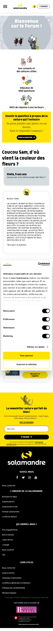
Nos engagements (10, 530)
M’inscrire (25, 437)
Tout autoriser (26, 355)
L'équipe (5, 545)
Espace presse (8, 573)
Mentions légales (9, 593)
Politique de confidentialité (13, 588)
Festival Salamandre (10, 512)
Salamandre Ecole (9, 507)
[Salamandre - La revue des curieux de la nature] (20, 6)
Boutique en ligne (9, 497)
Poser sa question (25, 138)
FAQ (3, 555)
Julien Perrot (7, 540)
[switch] (46, 319)
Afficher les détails (36, 347)
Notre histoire (8, 535)
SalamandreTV (8, 502)
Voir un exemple (27, 422)
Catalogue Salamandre (11, 578)
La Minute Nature (9, 517)
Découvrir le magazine (35, 375)
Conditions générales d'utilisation (16, 583)
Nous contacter (8, 486)
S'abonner (44, 7)
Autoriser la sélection (26, 364)
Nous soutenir (8, 550)
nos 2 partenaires (20, 278)
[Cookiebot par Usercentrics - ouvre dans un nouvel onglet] (38, 264)
